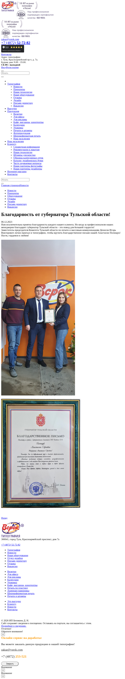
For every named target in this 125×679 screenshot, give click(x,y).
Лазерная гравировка (18, 590)
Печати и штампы (16, 596)
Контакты (6, 54)
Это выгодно (14, 601)
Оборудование (14, 196)
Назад (4, 518)
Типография (13, 550)
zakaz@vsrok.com (10, 39)
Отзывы (11, 198)
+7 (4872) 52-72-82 (10, 544)
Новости (24, 185)
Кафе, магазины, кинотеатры (22, 585)
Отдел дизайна (15, 558)
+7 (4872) (15, 43)
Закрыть (10, 664)
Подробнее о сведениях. (13, 626)
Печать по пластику (17, 588)
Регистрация (12, 67)
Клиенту (11, 604)
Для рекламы (14, 577)
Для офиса (12, 574)
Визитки (11, 571)
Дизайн (11, 201)
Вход (3, 67)
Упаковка (12, 582)
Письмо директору (17, 204)
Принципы (13, 193)
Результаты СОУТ (12, 614)
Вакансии (12, 207)
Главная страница (10, 185)
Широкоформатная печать (20, 593)
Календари (13, 579)
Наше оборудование (17, 555)
